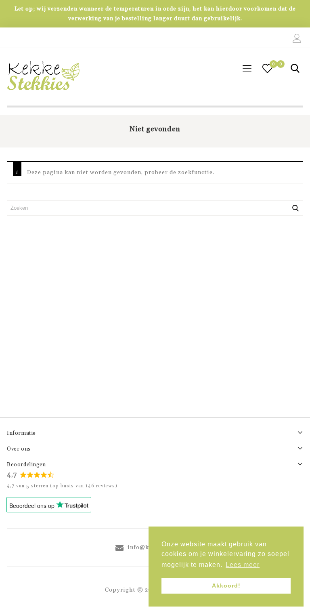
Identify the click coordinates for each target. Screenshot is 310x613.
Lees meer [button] (243, 564)
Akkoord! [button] (226, 585)
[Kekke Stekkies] (43, 76)
